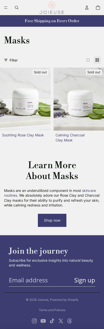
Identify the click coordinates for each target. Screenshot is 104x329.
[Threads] (70, 321)
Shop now (52, 220)
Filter (14, 60)
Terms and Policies (52, 310)
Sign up (84, 280)
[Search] (16, 7)
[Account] (86, 7)
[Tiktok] (52, 321)
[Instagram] (34, 321)
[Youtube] (43, 321)
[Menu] (6, 7)
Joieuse (42, 300)
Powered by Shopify (64, 300)
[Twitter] (61, 321)
